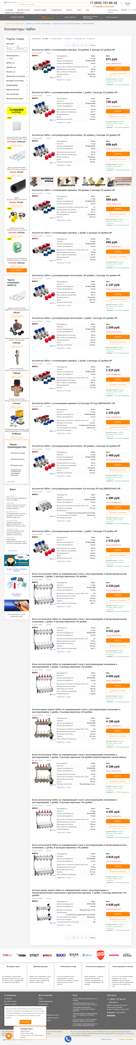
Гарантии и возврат (40, 10)
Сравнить (48, 52)
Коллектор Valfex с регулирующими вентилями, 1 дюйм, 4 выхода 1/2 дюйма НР (74, 531)
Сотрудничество (56, 10)
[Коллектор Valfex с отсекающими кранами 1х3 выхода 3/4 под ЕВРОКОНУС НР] (44, 420)
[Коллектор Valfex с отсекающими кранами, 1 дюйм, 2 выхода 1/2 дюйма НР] (44, 249)
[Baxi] (61, 955)
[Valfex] (47, 955)
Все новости (12, 551)
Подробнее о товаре (64, 80)
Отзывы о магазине (126, 1039)
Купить (118, 69)
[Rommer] (114, 955)
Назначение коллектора (15, 76)
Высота (10, 72)
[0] (121, 5)
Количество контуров (14, 98)
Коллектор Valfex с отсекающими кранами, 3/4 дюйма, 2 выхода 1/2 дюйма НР (73, 50)
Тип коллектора (12, 94)
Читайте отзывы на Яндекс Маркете (16, 570)
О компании (9, 10)
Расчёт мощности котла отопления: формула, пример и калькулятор (15, 532)
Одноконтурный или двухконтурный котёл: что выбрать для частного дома (16, 524)
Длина (10, 63)
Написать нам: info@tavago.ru (14, 13)
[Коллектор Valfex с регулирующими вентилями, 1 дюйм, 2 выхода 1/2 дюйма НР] (44, 109)
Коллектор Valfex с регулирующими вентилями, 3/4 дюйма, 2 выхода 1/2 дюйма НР (76, 135)
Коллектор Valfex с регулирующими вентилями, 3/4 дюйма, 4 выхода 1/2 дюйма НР (76, 446)
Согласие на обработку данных (49, 1018)
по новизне (68, 38)
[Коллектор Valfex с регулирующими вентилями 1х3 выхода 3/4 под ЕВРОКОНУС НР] (44, 505)
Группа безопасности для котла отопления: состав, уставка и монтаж (16, 506)
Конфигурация (12, 85)
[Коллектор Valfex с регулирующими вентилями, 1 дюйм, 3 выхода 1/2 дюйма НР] (44, 335)
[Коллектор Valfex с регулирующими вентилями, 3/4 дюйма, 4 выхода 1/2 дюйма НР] (44, 463)
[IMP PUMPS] (87, 955)
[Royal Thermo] (101, 955)
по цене (45, 38)
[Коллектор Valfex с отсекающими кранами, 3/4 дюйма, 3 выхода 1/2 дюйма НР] (44, 207)
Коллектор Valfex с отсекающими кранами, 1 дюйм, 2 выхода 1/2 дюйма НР (72, 233)
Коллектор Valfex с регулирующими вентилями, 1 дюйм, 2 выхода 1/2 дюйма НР (74, 92)
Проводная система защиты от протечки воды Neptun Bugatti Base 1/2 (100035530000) (21, 430)
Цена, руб (10, 44)
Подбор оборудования (46, 1001)
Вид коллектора (12, 89)
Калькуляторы (43, 1004)
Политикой (21, 1015)
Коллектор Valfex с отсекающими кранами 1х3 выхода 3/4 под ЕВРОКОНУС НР (73, 403)
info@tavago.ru (113, 1002)
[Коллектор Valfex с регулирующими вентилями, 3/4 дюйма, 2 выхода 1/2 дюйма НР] (44, 152)
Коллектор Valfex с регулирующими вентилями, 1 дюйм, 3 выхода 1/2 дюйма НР (74, 318)
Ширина (11, 67)
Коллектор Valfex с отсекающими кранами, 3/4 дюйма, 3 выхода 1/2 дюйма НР (73, 190)
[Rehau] (21, 955)
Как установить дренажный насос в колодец (16, 499)
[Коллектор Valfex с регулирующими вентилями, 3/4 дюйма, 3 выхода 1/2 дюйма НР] (44, 292)
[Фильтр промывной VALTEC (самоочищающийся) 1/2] (17, 358)
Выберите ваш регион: (113, 11)
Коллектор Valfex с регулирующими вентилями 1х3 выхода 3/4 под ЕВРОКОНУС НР (76, 488)
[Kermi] (127, 955)
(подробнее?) (125, 84)
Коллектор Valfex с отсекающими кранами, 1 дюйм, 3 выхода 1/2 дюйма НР (72, 360)
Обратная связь (106, 1039)
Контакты (69, 10)
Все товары (16, 270)
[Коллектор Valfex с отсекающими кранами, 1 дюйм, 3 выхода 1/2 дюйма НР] (44, 377)
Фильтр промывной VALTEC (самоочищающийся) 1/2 (16, 369)
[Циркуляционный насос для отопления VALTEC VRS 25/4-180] (17, 327)
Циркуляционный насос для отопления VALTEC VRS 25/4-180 (18, 339)
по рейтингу (91, 38)
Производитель (12, 55)
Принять (25, 1022)
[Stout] (34, 955)
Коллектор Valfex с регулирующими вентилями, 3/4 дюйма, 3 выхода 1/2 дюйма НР (76, 275)
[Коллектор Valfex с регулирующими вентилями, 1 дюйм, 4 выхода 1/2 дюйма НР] (44, 548)
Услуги (79, 10)
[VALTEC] (8, 955)
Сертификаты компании (16, 595)
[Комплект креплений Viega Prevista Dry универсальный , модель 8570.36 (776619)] (17, 217)
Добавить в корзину (16, 145)
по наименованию (56, 38)
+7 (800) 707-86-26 (103, 3)
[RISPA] (74, 955)
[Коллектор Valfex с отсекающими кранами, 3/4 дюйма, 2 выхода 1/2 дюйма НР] (44, 66)
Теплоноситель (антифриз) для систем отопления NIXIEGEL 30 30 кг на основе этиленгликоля (24, 259)
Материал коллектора (15, 81)
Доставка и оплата (24, 10)
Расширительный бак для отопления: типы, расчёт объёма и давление (16, 515)
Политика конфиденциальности (49, 1015)
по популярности (79, 38)
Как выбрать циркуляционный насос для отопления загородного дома (16, 541)
